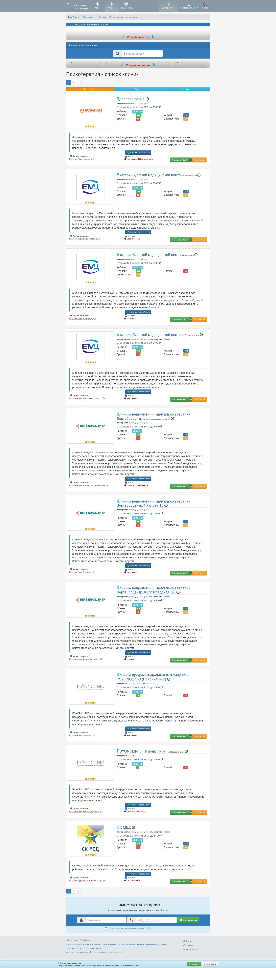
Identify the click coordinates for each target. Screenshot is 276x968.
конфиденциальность (129, 965)
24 (186, 767)
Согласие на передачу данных (104, 944)
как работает (77, 948)
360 (138, 115)
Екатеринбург (89, 17)
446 (186, 191)
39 (138, 695)
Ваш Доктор (73, 17)
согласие (134, 928)
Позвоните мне (190, 920)
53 (186, 354)
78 (186, 118)
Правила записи (152, 944)
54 (186, 194)
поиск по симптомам (92, 948)
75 (186, 521)
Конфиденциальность (75, 944)
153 (186, 843)
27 (186, 438)
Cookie (88, 944)
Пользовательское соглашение (131, 944)
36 (138, 434)
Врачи (188, 940)
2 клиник (151, 683)
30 (138, 525)
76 (186, 608)
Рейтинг (138, 89)
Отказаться (211, 964)
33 (186, 271)
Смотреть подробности (140, 152)
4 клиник (166, 339)
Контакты (164, 944)
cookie (141, 928)
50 (186, 847)
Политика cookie (112, 965)
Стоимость (185, 89)
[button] (168, 6)
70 (186, 434)
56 (138, 521)
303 (138, 271)
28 (186, 525)
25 (138, 194)
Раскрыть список (138, 65)
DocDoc (148, 928)
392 (186, 350)
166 (138, 191)
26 (186, 695)
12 (138, 438)
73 (138, 274)
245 (138, 843)
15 (138, 612)
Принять (195, 964)
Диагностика (191, 949)
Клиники (102, 17)
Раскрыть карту (138, 37)
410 (138, 608)
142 (186, 115)
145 (138, 350)
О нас (68, 948)
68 (138, 118)
